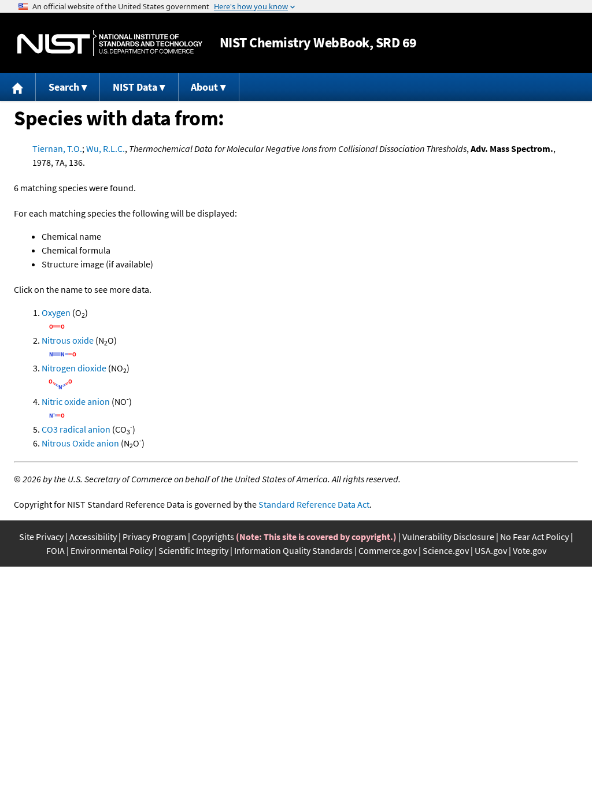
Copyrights (213, 536)
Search (64, 87)
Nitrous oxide (68, 340)
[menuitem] (18, 87)
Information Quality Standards (293, 550)
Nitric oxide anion (76, 401)
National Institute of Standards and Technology (109, 43)
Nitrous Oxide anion (80, 443)
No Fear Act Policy (534, 536)
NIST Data (135, 87)
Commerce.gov (387, 550)
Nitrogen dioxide (74, 368)
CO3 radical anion (76, 429)
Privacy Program (154, 536)
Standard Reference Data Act (313, 504)
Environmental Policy (112, 550)
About (204, 87)
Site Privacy (41, 536)
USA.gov (491, 550)
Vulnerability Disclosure (448, 536)
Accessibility (93, 536)
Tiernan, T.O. (57, 148)
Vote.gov (529, 550)
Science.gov (446, 550)
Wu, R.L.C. (105, 148)
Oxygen (56, 312)
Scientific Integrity (193, 550)
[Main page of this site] (18, 87)
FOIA (55, 550)
